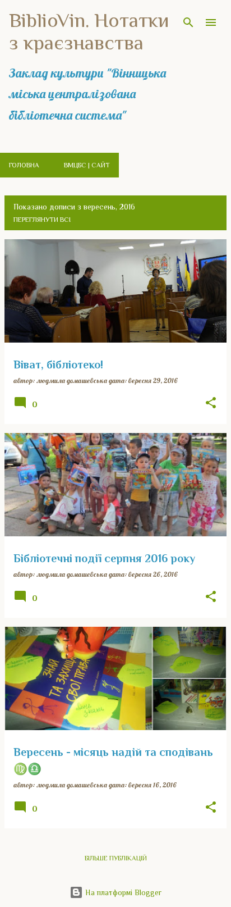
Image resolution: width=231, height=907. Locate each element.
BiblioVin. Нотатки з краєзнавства (89, 31)
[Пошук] (188, 22)
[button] (211, 403)
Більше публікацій (116, 858)
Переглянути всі (42, 220)
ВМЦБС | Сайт (87, 165)
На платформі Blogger (122, 892)
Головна (24, 165)
